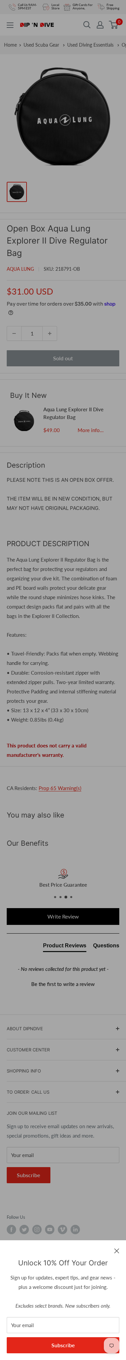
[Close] (116, 1250)
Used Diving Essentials (91, 45)
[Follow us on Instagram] (37, 1229)
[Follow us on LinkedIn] (75, 1229)
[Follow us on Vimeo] (62, 1229)
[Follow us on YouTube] (49, 1229)
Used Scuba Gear (42, 45)
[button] (63, 983)
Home (10, 45)
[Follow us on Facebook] (11, 1229)
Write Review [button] (63, 916)
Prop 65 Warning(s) (60, 788)
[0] (114, 25)
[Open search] (87, 25)
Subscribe (63, 1345)
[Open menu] (10, 25)
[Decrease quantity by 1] (14, 333)
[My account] (100, 25)
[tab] (64, 947)
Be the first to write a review (63, 984)
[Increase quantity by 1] (50, 333)
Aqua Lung (20, 269)
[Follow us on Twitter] (24, 1229)
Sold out (63, 358)
